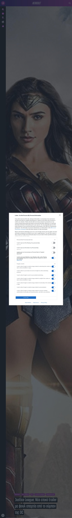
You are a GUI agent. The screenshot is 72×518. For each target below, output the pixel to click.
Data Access (36, 302)
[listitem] (36, 239)
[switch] (53, 243)
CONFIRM (25, 297)
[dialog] (36, 259)
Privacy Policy (44, 302)
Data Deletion (28, 302)
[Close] (60, 215)
